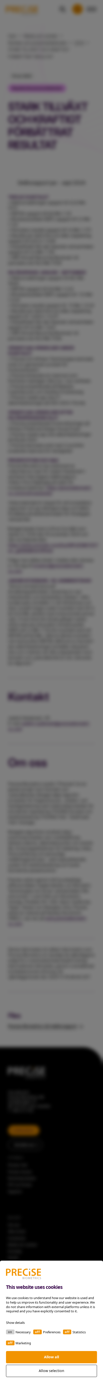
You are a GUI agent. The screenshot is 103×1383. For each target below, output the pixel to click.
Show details (15, 1322)
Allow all (51, 1357)
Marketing (23, 1343)
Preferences (51, 1332)
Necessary (23, 1332)
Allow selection (51, 1370)
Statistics (79, 1332)
